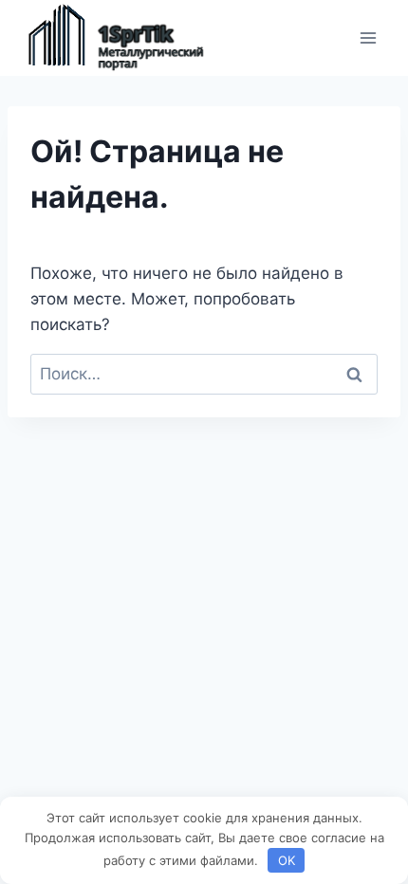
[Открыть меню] (367, 37)
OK (286, 860)
